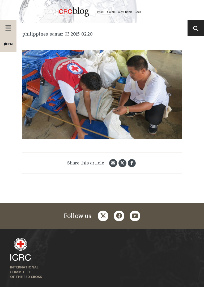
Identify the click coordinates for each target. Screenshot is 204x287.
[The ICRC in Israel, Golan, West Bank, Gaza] (102, 11)
